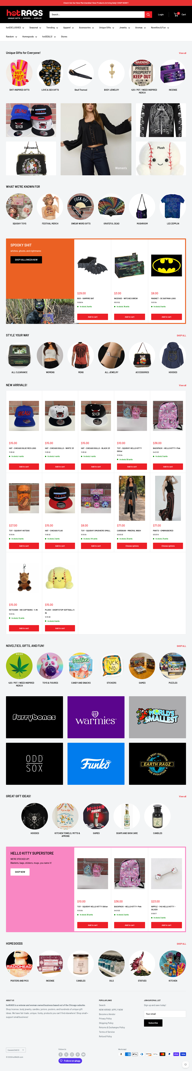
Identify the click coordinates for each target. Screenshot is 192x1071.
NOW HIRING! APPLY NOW (111, 1009)
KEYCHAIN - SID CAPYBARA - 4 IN (23, 610)
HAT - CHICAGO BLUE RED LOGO (22, 448)
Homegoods (28, 36)
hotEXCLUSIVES (13, 27)
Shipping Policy (106, 1023)
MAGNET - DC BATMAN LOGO (163, 298)
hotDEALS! (47, 36)
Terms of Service (107, 1032)
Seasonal (33, 27)
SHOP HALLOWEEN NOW (26, 259)
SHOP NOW (20, 872)
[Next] (186, 74)
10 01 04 (154, 302)
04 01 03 (156, 452)
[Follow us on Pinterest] (78, 1054)
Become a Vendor (107, 1014)
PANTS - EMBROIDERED (163, 530)
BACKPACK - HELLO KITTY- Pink (166, 448)
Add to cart (93, 317)
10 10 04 (119, 455)
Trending (50, 27)
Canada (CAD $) (13, 1050)
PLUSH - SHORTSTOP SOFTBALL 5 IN (59, 611)
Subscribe (153, 1023)
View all (183, 53)
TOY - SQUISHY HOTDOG (19, 530)
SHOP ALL (182, 335)
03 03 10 (156, 535)
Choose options (132, 546)
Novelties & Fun (158, 27)
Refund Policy (105, 1036)
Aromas (138, 27)
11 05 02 (11, 452)
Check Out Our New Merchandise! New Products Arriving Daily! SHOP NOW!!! (96, 3)
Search (102, 1005)
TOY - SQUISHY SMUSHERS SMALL (95, 530)
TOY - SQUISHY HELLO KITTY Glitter (129, 449)
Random (10, 36)
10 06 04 (80, 302)
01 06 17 (153, 914)
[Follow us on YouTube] (83, 1054)
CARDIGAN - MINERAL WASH (129, 530)
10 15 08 (47, 617)
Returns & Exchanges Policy (112, 1027)
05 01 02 (117, 302)
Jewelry (123, 27)
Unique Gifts (105, 27)
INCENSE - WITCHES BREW (126, 298)
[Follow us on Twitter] (66, 1054)
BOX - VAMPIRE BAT (85, 298)
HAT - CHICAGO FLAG (54, 530)
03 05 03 (120, 535)
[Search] (148, 14)
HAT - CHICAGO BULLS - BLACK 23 (95, 448)
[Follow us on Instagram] (72, 1054)
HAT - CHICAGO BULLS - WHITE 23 (59, 448)
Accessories (85, 27)
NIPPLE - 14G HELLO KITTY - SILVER (163, 908)
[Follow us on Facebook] (60, 1054)
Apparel (66, 27)
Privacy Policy (105, 1018)
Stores (64, 36)
